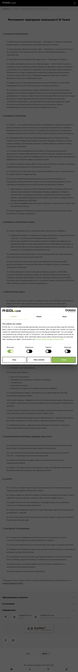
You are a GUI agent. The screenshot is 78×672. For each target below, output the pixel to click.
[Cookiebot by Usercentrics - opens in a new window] (67, 310)
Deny (14, 360)
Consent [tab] (13, 316)
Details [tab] (39, 316)
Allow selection (39, 360)
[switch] (29, 351)
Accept (63, 360)
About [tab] (64, 316)
